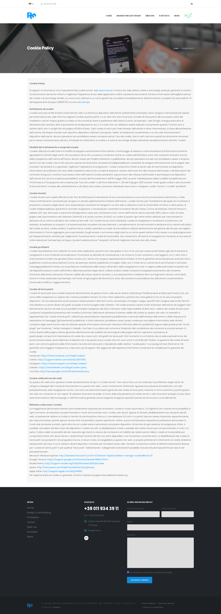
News (177, 15)
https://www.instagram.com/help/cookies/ (64, 363)
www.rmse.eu (106, 90)
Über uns (149, 15)
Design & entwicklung (39, 512)
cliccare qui (83, 102)
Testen (31, 522)
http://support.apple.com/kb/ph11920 (62, 471)
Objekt (129, 521)
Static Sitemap (149, 603)
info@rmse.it (94, 530)
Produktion (33, 517)
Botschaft (131, 535)
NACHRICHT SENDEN (139, 580)
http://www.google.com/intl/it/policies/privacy (64, 371)
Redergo (56, 607)
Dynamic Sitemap (166, 603)
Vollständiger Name (135, 508)
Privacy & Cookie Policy (153, 607)
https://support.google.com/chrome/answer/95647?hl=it (77, 459)
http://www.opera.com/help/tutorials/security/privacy (66, 467)
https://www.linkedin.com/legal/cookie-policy (63, 367)
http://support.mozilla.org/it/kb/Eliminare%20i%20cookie (74, 463)
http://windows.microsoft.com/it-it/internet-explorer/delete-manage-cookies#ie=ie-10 (106, 455)
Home (109, 15)
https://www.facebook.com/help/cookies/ (63, 355)
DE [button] (32, 4)
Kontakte (164, 15)
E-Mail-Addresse (168, 508)
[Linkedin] (192, 4)
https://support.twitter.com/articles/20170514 (62, 359)
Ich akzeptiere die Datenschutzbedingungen (151, 572)
